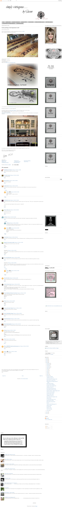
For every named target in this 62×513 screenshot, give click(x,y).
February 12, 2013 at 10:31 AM (13, 237)
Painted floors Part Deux (50, 383)
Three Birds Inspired (7, 175)
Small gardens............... (8, 487)
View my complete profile (48, 419)
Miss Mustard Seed (16, 162)
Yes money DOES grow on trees (51, 399)
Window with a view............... (9, 478)
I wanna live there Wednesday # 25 (51, 404)
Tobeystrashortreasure (7, 318)
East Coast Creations (13, 110)
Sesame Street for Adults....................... (52, 400)
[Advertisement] (49, 197)
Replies (6, 190)
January (48, 410)
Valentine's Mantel (49, 405)
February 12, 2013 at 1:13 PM (19, 242)
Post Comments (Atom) (24, 378)
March (48, 374)
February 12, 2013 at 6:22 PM (15, 284)
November (48, 364)
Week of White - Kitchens (8, 459)
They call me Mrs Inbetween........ (51, 384)
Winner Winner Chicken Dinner (51, 401)
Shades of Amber (4, 160)
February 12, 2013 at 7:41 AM (14, 200)
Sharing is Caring (49, 407)
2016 (47, 358)
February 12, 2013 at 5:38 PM (15, 257)
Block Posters (13, 62)
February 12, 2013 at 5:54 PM (12, 262)
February (48, 375)
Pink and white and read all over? (51, 388)
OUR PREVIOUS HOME (20, 23)
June (47, 370)
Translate (51, 354)
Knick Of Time (26, 161)
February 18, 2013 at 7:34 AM (11, 330)
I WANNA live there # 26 (50, 395)
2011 (47, 413)
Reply (5, 172)
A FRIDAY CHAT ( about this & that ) (10, 454)
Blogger (36, 506)
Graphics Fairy (8, 62)
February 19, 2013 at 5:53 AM (24, 346)
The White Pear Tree (7, 200)
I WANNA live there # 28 (50, 377)
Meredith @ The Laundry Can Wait (9, 242)
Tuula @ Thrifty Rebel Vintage (8, 313)
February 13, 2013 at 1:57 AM (15, 270)
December (48, 363)
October (48, 365)
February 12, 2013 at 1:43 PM (12, 250)
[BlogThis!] (15, 164)
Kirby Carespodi (6, 180)
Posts (47, 426)
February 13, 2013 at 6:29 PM (17, 313)
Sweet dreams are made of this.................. (53, 380)
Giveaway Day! (49, 406)
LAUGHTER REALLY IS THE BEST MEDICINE (9, 23)
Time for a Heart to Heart (50, 394)
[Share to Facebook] (17, 164)
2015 (47, 359)
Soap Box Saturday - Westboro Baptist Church (53, 390)
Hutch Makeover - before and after (9, 492)
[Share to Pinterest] (18, 164)
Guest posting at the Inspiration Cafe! (52, 396)
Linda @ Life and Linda (7, 284)
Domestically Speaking (27, 160)
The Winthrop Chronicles (5, 162)
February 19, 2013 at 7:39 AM (12, 351)
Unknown (7, 270)
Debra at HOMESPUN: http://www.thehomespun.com (12, 346)
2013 (47, 362)
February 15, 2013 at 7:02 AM (15, 318)
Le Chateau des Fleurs (17, 161)
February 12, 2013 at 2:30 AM (14, 175)
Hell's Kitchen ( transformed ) (9, 473)
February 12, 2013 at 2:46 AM (13, 180)
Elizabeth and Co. (16, 160)
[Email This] (14, 164)
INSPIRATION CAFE (12, 106)
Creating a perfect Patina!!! (50, 393)
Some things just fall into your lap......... (52, 389)
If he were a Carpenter (50, 376)
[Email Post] (12, 164)
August (48, 368)
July (47, 369)
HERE (23, 31)
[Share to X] (16, 164)
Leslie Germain (6, 237)
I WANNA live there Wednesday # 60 (10, 497)
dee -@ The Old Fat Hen (7, 257)
